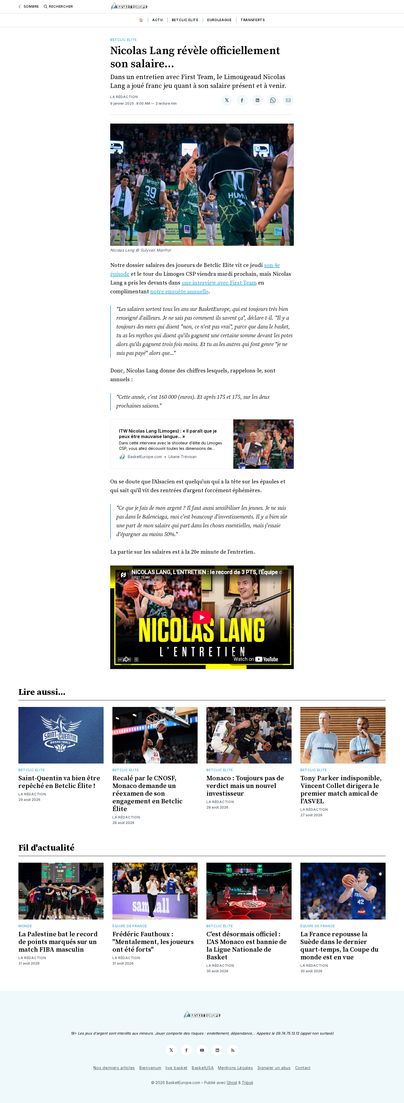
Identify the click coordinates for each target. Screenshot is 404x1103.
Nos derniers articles (114, 1067)
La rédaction (124, 97)
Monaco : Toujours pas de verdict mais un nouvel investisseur (245, 786)
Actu (157, 20)
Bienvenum (150, 1067)
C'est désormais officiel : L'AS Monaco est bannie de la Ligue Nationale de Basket (246, 946)
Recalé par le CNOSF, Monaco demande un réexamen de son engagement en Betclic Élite (147, 793)
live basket (176, 1067)
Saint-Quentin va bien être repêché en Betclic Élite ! (59, 782)
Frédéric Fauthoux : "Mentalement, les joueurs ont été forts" (153, 942)
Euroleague (219, 20)
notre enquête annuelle (179, 291)
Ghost (232, 1082)
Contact (303, 1067)
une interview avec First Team (219, 283)
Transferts (252, 20)
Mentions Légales (235, 1067)
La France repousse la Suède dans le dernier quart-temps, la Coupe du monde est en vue (339, 946)
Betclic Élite (219, 926)
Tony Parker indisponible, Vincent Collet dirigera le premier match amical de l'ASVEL (341, 790)
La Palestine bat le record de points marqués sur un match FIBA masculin (58, 942)
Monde (25, 926)
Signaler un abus (274, 1067)
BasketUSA (203, 1067)
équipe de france (129, 926)
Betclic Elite (185, 20)
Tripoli (247, 1082)
